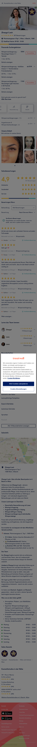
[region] (18, 373)
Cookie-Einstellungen (18, 389)
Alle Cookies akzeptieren (18, 384)
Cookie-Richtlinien (13, 378)
